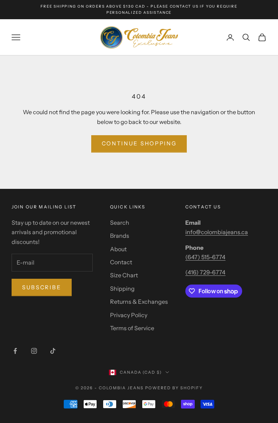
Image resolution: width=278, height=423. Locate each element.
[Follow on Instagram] (34, 350)
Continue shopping (139, 143)
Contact (121, 262)
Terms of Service (132, 328)
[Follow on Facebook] (15, 350)
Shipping (122, 288)
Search (119, 222)
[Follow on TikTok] (52, 350)
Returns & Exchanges (139, 301)
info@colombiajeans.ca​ (216, 232)
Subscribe (41, 287)
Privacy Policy (128, 315)
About (118, 249)
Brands (119, 235)
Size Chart (124, 275)
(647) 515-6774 (205, 257)
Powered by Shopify (174, 387)
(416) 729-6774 (205, 272)
